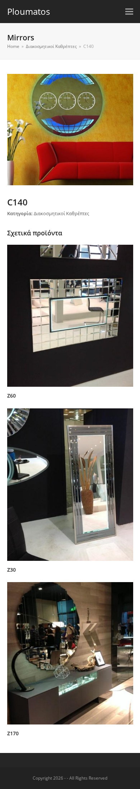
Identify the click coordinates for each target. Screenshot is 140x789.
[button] (129, 12)
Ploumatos (28, 11)
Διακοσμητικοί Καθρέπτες (61, 213)
